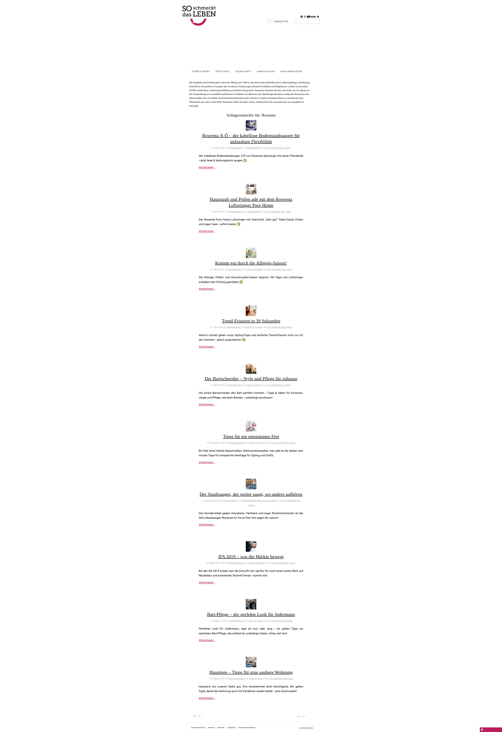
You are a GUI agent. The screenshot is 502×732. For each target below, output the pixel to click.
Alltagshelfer (253, 148)
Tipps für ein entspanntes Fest (251, 436)
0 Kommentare (234, 269)
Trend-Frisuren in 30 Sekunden (251, 320)
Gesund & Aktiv (254, 269)
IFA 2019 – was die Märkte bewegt (251, 556)
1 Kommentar (235, 148)
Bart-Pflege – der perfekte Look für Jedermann (251, 614)
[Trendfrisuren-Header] (251, 310)
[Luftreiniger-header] (251, 189)
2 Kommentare (233, 327)
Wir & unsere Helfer (267, 500)
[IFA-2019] (251, 546)
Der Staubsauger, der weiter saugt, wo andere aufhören (251, 494)
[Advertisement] (251, 48)
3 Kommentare (235, 211)
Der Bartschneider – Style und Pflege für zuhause (251, 378)
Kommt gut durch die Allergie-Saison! (251, 263)
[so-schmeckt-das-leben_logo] (199, 14)
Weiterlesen (206, 167)
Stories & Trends (253, 327)
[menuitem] (200, 71)
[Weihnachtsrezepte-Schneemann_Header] (251, 426)
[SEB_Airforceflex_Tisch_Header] (251, 484)
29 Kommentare (236, 678)
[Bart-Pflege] (251, 604)
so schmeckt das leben (306, 728)
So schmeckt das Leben (279, 148)
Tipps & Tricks (253, 385)
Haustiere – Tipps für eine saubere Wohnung (251, 672)
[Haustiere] (251, 662)
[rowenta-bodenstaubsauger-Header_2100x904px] (251, 125)
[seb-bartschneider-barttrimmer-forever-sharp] (251, 368)
